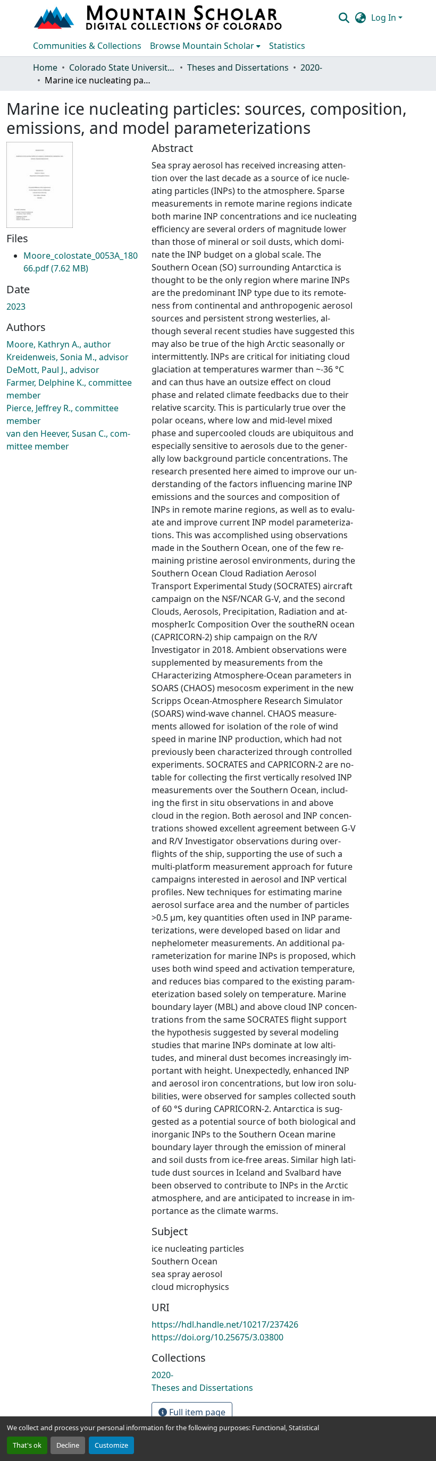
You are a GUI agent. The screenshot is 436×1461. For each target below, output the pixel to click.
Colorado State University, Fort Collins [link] (122, 67)
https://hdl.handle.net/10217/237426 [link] (225, 1324)
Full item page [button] (196, 1412)
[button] (159, 17)
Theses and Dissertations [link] (238, 67)
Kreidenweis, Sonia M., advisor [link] (67, 357)
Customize (111, 1445)
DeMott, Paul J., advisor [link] (52, 370)
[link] (80, 262)
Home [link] (45, 67)
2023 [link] (16, 306)
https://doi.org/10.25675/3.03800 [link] (217, 1337)
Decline (67, 1445)
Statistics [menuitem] (287, 46)
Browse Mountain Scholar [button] (202, 46)
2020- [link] (311, 67)
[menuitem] (205, 45)
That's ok (27, 1445)
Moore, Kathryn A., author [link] (58, 344)
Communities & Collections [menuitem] (87, 46)
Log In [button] (384, 17)
